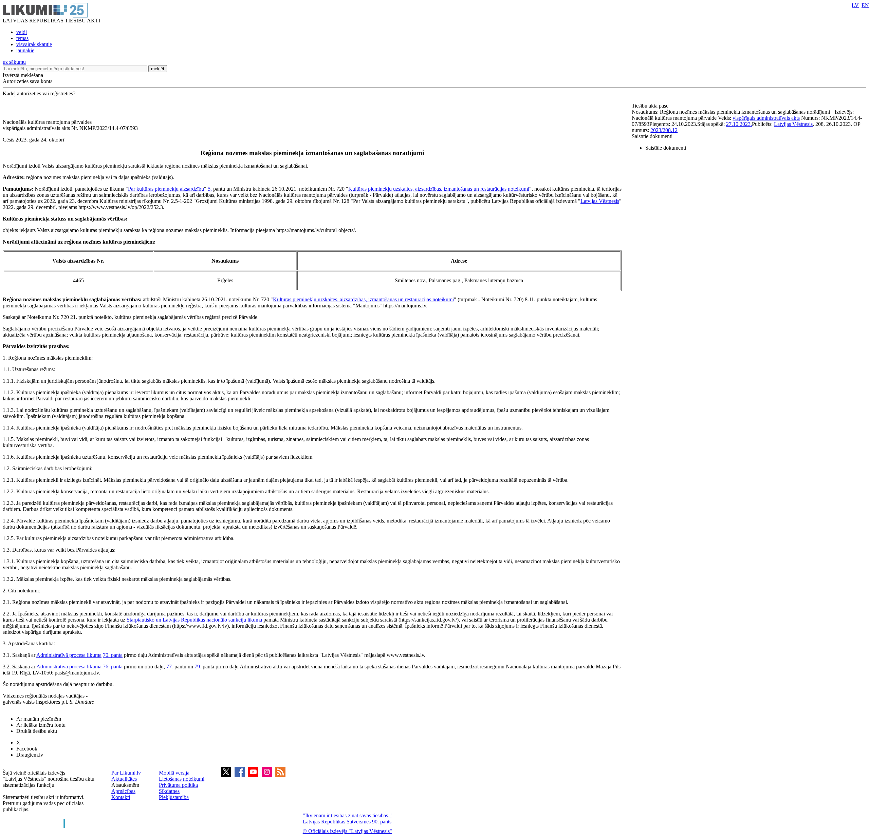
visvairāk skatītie (34, 44)
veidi (21, 32)
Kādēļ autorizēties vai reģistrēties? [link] (39, 93)
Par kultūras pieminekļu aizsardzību (166, 189)
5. (210, 189)
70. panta (113, 655)
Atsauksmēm (125, 785)
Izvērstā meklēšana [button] (23, 75)
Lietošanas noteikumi (181, 779)
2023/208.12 (664, 130)
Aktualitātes (124, 779)
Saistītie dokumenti (652, 136)
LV (855, 5)
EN (865, 5)
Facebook (26, 749)
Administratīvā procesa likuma (68, 655)
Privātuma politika (178, 785)
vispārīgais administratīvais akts (766, 118)
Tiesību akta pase (651, 106)
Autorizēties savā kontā (28, 81)
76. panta (113, 666)
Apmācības (123, 791)
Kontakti (120, 797)
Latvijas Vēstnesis (599, 201)
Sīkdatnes (169, 791)
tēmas (22, 38)
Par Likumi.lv (126, 773)
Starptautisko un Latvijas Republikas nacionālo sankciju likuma (194, 620)
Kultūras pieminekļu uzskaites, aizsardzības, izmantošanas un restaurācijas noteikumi (438, 189)
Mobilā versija (174, 773)
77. (169, 666)
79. (198, 666)
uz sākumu (14, 62)
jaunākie (25, 50)
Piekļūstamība (174, 797)
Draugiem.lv (29, 755)
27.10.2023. (739, 124)
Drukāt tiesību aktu (36, 731)
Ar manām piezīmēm (38, 719)
